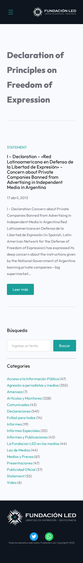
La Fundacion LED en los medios (33, 443)
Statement (17, 147)
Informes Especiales (23, 430)
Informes (14, 424)
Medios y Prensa (20, 456)
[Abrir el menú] (11, 12)
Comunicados (18, 404)
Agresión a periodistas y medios (33, 385)
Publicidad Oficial (21, 469)
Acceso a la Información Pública (33, 378)
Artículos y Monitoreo (24, 398)
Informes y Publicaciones (27, 437)
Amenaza (15, 391)
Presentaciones (20, 463)
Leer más (23, 291)
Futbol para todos (21, 417)
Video (12, 482)
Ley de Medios (18, 450)
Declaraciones (19, 411)
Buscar (64, 345)
